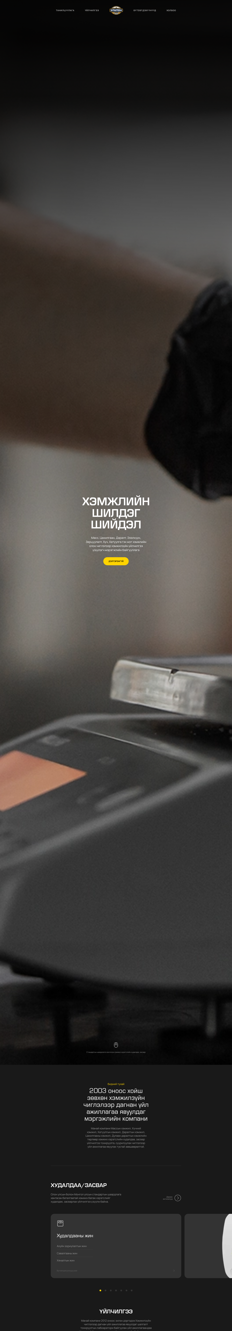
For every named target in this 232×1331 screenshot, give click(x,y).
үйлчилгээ (92, 10)
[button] (100, 1290)
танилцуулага (65, 10)
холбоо (171, 10)
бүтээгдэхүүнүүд (145, 10)
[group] (116, 1246)
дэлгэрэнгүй (116, 561)
